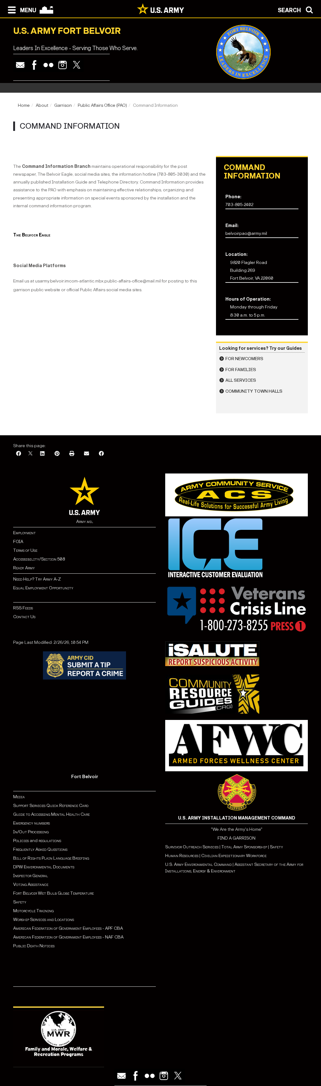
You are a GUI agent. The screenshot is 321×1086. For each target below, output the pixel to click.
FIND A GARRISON (236, 838)
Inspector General (30, 875)
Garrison (63, 105)
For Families (240, 369)
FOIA (18, 541)
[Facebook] (34, 65)
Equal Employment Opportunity (43, 588)
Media (19, 796)
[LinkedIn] (42, 454)
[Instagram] (62, 65)
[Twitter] (77, 65)
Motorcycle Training (34, 910)
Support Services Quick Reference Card (50, 805)
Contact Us (24, 616)
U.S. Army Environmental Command (198, 864)
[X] (30, 454)
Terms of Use (25, 550)
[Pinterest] (57, 454)
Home (24, 105)
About (42, 105)
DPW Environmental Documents (43, 867)
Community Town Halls (253, 391)
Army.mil (84, 521)
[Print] (71, 454)
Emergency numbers (31, 823)
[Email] (20, 65)
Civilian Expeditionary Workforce (233, 855)
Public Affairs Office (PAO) (102, 105)
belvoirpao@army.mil (246, 233)
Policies (21, 840)
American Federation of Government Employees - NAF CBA (68, 937)
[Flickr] (48, 65)
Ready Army (24, 568)
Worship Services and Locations (43, 919)
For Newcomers (244, 358)
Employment (24, 532)
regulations (50, 840)
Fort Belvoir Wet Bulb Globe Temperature (53, 893)
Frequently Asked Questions (40, 849)
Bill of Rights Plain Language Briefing (51, 858)
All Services (240, 380)
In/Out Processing (31, 832)
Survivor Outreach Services (191, 847)
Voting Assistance (30, 884)
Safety (19, 902)
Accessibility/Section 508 (39, 559)
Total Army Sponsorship (244, 847)
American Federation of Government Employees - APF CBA (68, 928)
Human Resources (181, 855)
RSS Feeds (23, 608)
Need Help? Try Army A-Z (37, 579)
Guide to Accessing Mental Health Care (52, 814)
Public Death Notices (34, 946)
